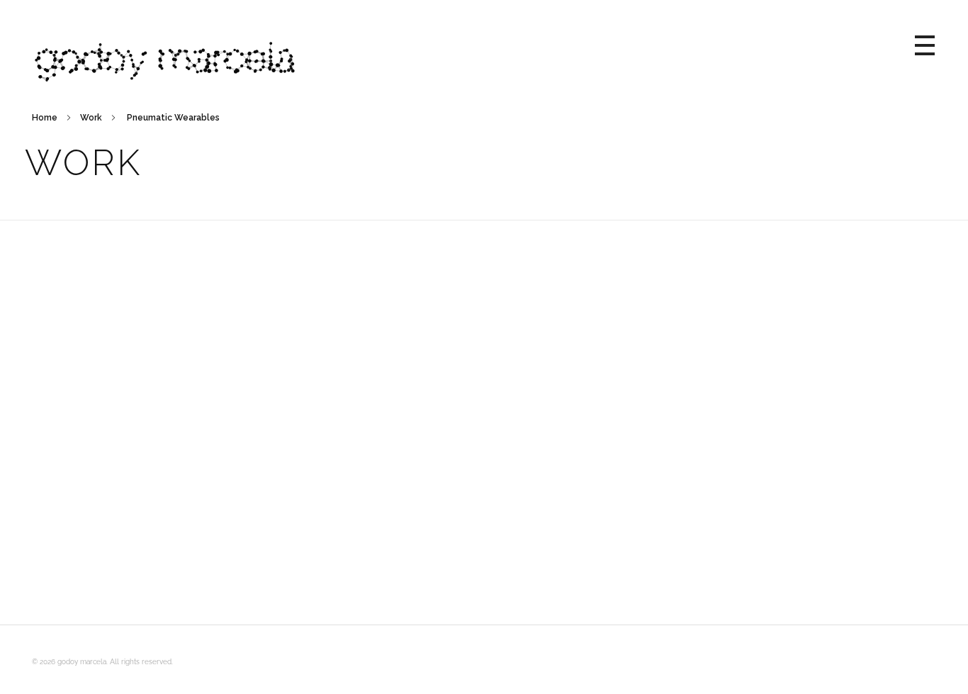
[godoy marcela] (473, 42)
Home (44, 118)
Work (91, 118)
